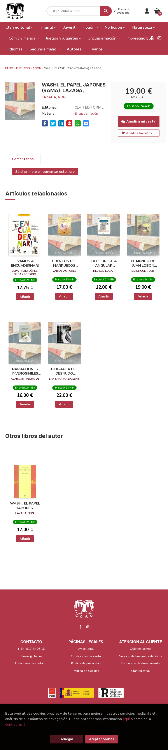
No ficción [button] (114, 27)
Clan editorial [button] (18, 27)
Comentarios (23, 159)
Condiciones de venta (86, 656)
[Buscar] (106, 11)
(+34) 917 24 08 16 (31, 649)
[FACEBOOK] (152, 38)
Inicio (9, 68)
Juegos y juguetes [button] (62, 38)
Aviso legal (86, 649)
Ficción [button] (89, 27)
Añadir (24, 296)
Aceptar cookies (101, 739)
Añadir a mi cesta (140, 121)
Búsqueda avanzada (123, 10)
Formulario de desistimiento (140, 663)
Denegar (66, 739)
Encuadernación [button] (102, 38)
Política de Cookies (86, 671)
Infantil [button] (47, 27)
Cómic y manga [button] (23, 38)
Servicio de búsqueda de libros (140, 656)
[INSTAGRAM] (159, 38)
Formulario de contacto (31, 663)
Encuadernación (28, 68)
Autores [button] (74, 49)
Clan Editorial (140, 671)
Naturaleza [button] (142, 27)
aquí (126, 718)
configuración (16, 724)
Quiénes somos (140, 649)
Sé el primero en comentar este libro (45, 171)
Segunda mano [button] (44, 49)
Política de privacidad (86, 663)
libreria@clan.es (31, 656)
